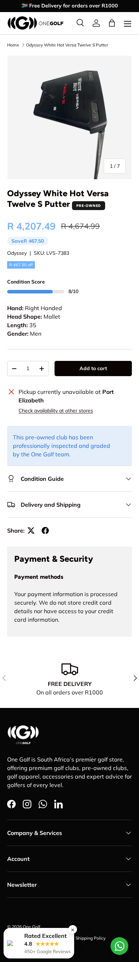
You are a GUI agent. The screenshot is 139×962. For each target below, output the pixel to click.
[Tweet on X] (31, 530)
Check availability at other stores (56, 410)
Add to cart (93, 368)
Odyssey (17, 253)
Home (13, 45)
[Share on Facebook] (45, 530)
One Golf (32, 926)
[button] (112, 23)
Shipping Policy (90, 938)
